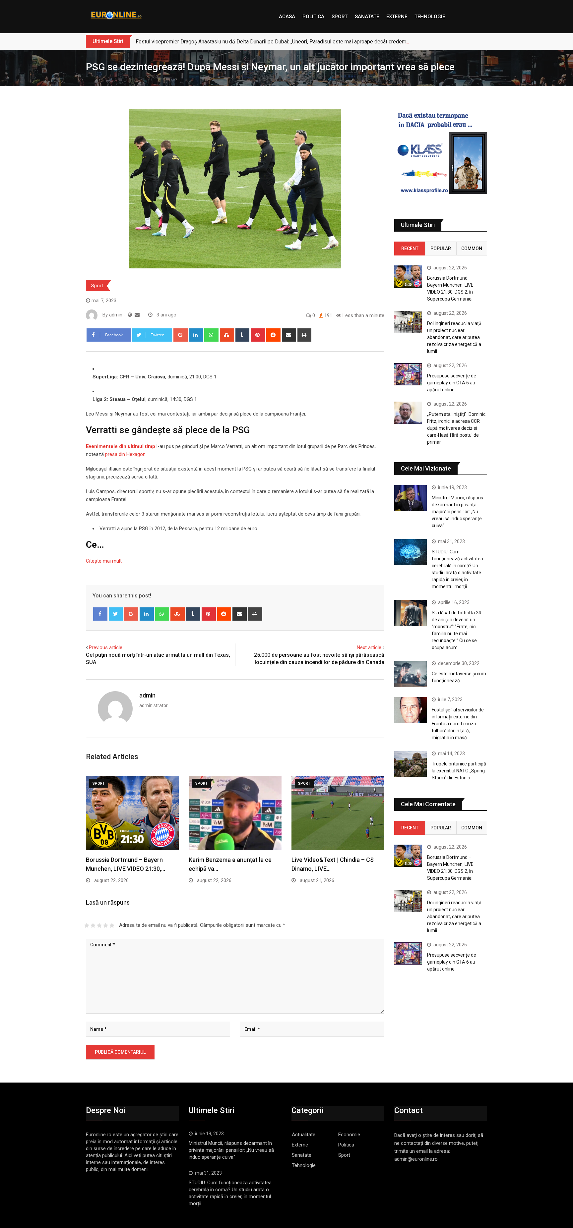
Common (471, 248)
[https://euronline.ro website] (130, 315)
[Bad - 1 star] (87, 925)
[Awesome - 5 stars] (112, 925)
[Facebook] (100, 614)
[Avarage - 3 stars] (99, 925)
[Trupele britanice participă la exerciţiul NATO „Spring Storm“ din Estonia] (410, 764)
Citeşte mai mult (104, 561)
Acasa (287, 17)
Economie (349, 1135)
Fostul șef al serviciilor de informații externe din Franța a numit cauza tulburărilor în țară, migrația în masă (458, 723)
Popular (440, 248)
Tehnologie (429, 17)
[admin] (137, 315)
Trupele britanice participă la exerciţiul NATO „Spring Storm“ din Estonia (459, 770)
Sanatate (367, 17)
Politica (313, 17)
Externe (396, 17)
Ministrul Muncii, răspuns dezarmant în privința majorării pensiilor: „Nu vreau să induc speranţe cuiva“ (457, 511)
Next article (369, 647)
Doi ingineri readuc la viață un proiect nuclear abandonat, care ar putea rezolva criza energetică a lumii (454, 337)
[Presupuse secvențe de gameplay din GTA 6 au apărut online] (408, 374)
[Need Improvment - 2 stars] (93, 925)
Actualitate (303, 1135)
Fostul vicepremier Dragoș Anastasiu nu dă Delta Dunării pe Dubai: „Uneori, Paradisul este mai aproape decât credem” (272, 41)
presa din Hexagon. (126, 454)
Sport (340, 17)
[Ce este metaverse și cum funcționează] (410, 674)
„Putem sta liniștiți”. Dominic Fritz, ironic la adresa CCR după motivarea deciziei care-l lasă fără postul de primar (456, 428)
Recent (409, 248)
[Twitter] (116, 614)
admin (147, 695)
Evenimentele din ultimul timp (120, 446)
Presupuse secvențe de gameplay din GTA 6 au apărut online (451, 382)
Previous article (105, 647)
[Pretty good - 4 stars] (105, 925)
